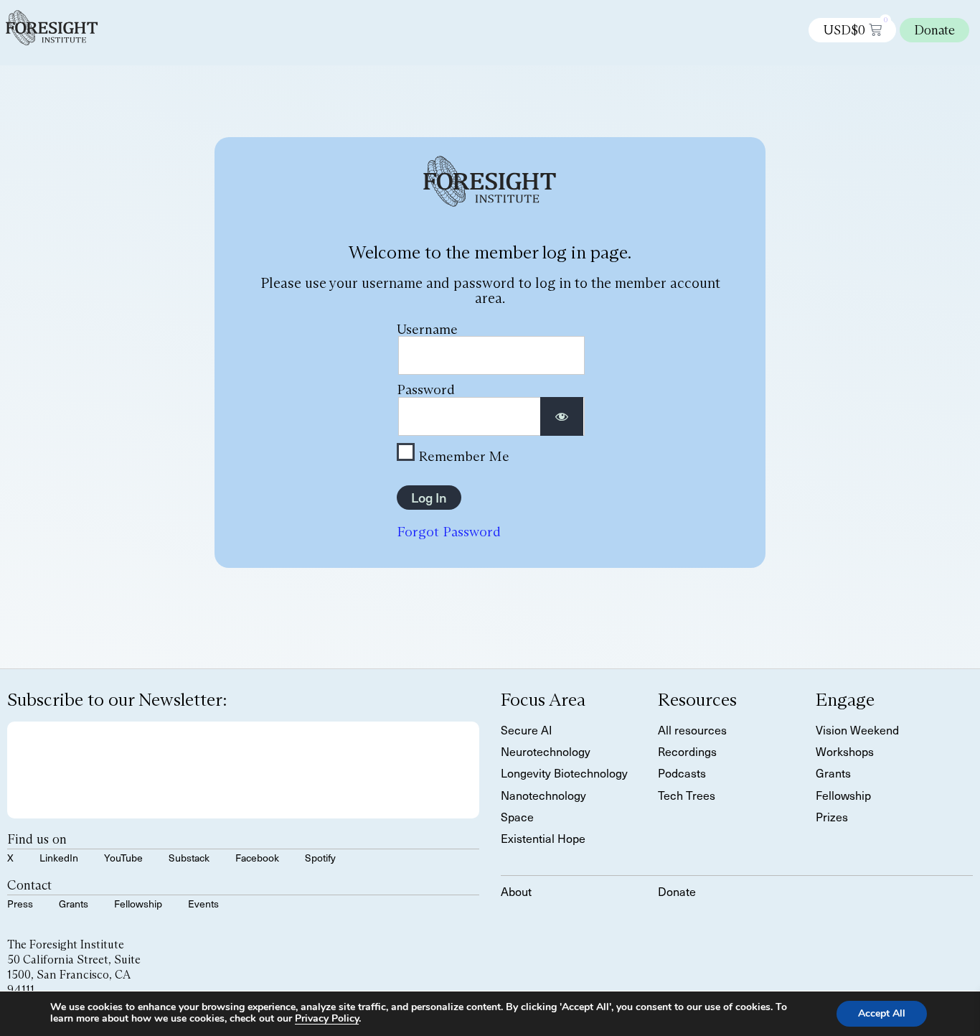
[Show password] (561, 417)
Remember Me (462, 455)
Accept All (881, 1013)
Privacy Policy (327, 1018)
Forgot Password (449, 531)
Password (426, 389)
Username (427, 328)
